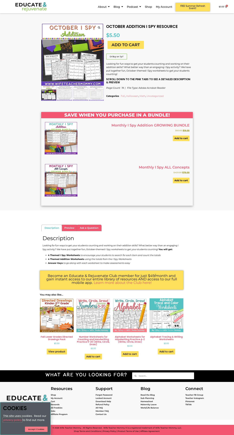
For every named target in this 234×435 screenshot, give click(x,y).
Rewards (55, 404)
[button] (99, 27)
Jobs (53, 411)
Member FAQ (102, 411)
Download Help (103, 401)
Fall (123, 96)
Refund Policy (102, 404)
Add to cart (126, 44)
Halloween (132, 96)
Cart (53, 401)
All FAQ (99, 408)
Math (142, 96)
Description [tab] (52, 227)
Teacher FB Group (194, 395)
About (102, 6)
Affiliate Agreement (150, 431)
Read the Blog (148, 395)
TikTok (188, 404)
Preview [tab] (69, 227)
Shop (148, 6)
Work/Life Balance (150, 408)
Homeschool (147, 401)
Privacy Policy (109, 431)
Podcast (132, 6)
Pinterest (189, 401)
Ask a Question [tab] (89, 227)
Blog (116, 6)
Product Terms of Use (128, 431)
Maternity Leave (149, 404)
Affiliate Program (59, 414)
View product (56, 351)
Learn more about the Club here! (123, 282)
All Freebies (56, 408)
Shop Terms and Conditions (87, 431)
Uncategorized (155, 96)
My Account (164, 6)
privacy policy (12, 420)
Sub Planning (147, 398)
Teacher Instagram (194, 398)
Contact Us (101, 414)
